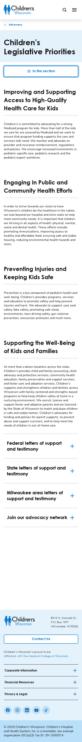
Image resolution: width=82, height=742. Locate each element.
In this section (44, 71)
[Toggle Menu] (74, 9)
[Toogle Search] (64, 9)
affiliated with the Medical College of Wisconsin (36, 656)
